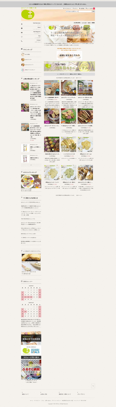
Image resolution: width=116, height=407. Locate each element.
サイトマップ (77, 400)
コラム (42, 400)
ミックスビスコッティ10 (69, 154)
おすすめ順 (84, 22)
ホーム (31, 400)
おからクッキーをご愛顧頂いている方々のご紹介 (26, 189)
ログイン (76, 8)
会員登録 (82, 8)
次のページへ (79, 77)
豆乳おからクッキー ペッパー (52, 182)
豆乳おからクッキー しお (85, 154)
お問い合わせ (48, 400)
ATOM (84, 400)
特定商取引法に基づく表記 (67, 400)
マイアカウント (68, 8)
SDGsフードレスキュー (30, 69)
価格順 (89, 22)
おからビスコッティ (29, 64)
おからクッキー (28, 59)
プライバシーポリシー (56, 400)
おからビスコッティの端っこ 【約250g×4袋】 (88, 182)
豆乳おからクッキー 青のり (69, 182)
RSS (82, 400)
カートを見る (90, 8)
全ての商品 (27, 54)
